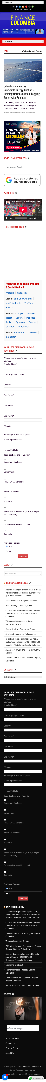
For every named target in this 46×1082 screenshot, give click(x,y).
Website (10, 293)
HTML (11, 546)
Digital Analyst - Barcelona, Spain (20, 629)
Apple (20, 313)
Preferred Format (12, 542)
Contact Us (10, 1043)
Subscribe (22, 293)
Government (9, 471)
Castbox (10, 326)
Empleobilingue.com (15, 906)
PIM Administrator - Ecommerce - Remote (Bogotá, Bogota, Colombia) (23, 947)
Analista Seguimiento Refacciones (21, 634)
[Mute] (35, 218)
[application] (23, 209)
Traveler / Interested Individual (17, 524)
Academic (8, 501)
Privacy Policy (12, 1048)
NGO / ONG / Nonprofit (13, 481)
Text (10, 551)
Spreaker (20, 322)
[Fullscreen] (39, 218)
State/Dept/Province (13, 439)
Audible (30, 313)
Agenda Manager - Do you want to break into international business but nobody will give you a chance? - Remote (24, 592)
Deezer (32, 322)
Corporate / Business (13, 462)
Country (7, 384)
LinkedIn (32, 332)
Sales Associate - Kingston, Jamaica (21, 600)
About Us (10, 1053)
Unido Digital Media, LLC (23, 9)
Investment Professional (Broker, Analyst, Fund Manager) (21, 513)
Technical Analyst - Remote (17, 941)
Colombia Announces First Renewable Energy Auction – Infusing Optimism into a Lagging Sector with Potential (22, 92)
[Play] (7, 218)
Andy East (31, 112)
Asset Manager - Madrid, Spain (19, 605)
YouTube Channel (23, 298)
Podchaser (23, 326)
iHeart (9, 317)
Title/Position (10, 405)
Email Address (10, 364)
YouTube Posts (13, 303)
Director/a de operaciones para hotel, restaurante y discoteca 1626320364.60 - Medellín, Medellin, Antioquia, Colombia (23, 641)
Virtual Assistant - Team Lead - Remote (22, 985)
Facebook (19, 332)
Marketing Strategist (14, 964)
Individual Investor (12, 491)
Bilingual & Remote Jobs (17, 582)
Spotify (19, 317)
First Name (9, 395)
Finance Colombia (31, 1066)
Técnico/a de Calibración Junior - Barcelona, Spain (20, 623)
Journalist (8, 534)
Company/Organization (14, 374)
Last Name (9, 415)
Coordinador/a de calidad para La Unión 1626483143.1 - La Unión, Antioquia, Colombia (23, 613)
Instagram (11, 337)
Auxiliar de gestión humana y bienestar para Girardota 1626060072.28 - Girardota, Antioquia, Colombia (22, 957)
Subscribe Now (12, 1038)
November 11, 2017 (18, 112)
